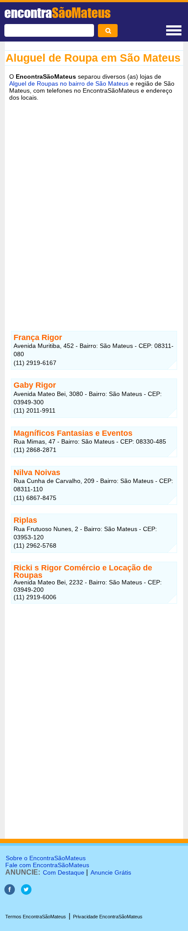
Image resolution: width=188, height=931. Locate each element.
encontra (57, 12)
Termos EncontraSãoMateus (35, 916)
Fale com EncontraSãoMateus (47, 865)
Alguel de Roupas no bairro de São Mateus (69, 83)
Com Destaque (63, 872)
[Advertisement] (94, 205)
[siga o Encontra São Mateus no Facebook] (9, 892)
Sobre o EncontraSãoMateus (46, 858)
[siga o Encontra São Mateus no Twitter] (26, 892)
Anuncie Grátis (111, 872)
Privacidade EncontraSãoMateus (108, 916)
